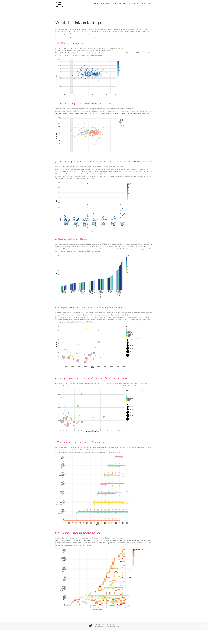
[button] (150, 3)
